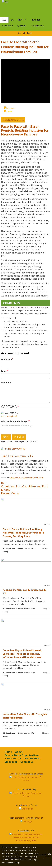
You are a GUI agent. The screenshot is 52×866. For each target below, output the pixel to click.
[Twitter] (8, 111)
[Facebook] (9, 107)
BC (12, 19)
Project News (33, 758)
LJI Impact (11, 761)
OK (49, 853)
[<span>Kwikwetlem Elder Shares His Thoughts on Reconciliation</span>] (25, 697)
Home (8, 751)
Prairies (35, 19)
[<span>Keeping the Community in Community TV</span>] (25, 572)
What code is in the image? (14, 421)
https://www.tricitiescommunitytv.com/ (26, 477)
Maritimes (37, 25)
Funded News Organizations (22, 755)
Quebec (21, 25)
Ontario (7, 25)
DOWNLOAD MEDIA (13, 119)
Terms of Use (13, 758)
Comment (6, 382)
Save (6, 437)
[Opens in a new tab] (26, 779)
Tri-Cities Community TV (17, 456)
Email (4, 371)
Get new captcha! (9, 416)
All (4, 19)
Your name (6, 359)
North (22, 19)
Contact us (27, 761)
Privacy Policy (31, 856)
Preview (19, 437)
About (19, 751)
